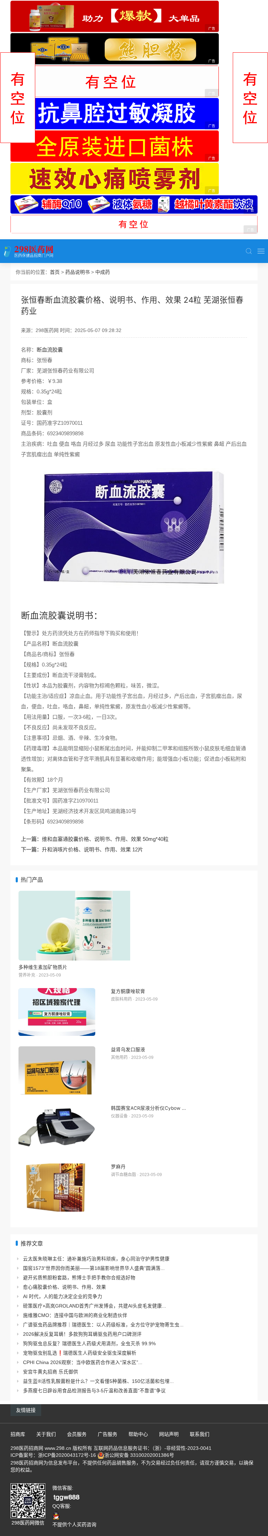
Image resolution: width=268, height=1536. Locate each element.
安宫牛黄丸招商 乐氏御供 (50, 1372)
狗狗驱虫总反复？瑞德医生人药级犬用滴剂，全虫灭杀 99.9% (89, 1343)
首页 (55, 272)
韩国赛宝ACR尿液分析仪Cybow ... (148, 1108)
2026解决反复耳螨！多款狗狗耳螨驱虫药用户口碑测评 (82, 1334)
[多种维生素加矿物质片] (134, 926)
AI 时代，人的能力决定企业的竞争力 (62, 1296)
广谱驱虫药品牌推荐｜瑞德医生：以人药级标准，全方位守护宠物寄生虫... (103, 1324)
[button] (248, 251)
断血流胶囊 (50, 350)
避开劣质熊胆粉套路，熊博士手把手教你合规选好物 (79, 1277)
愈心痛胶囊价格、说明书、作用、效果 (64, 1287)
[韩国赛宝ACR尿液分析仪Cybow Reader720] (56, 1129)
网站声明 (169, 1434)
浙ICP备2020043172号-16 (67, 1455)
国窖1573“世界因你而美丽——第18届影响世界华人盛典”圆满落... (94, 1268)
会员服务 (77, 1434)
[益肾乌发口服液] (56, 1070)
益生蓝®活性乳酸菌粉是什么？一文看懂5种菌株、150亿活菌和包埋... (98, 1381)
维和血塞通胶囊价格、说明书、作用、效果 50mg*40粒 (105, 839)
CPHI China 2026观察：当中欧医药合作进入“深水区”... (82, 1362)
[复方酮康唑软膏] (56, 1012)
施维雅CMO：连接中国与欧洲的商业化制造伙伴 (75, 1315)
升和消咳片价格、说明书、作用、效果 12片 (92, 849)
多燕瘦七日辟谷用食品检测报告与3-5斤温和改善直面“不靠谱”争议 (94, 1390)
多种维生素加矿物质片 (42, 967)
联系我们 (199, 1434)
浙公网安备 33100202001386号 (139, 1455)
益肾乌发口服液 (128, 1049)
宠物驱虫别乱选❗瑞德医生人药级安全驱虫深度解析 (79, 1353)
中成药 (102, 272)
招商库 (17, 1434)
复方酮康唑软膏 (128, 991)
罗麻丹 (118, 1166)
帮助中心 (138, 1434)
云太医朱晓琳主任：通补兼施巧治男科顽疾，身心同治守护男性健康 (96, 1259)
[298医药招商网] (28, 251)
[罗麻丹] (56, 1188)
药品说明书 (77, 272)
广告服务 (107, 1434)
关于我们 (46, 1434)
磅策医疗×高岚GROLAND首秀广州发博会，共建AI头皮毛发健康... (94, 1306)
